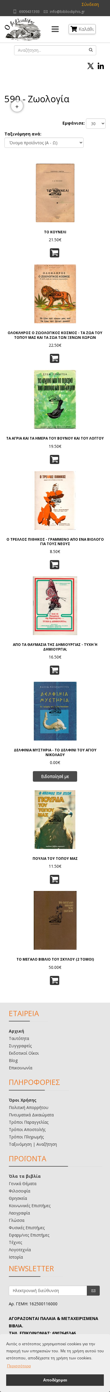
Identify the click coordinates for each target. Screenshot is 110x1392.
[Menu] (55, 29)
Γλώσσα (16, 1220)
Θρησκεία (18, 1198)
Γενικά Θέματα (22, 1183)
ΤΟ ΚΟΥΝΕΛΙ (55, 232)
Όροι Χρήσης (22, 1100)
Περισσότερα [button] (19, 1365)
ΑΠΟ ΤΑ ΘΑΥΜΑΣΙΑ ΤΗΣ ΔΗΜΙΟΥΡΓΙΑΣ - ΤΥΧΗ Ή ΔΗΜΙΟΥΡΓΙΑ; (55, 646)
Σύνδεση (90, 4)
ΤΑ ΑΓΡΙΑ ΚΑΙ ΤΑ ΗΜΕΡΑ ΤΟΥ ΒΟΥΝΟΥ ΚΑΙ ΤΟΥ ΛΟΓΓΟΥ (55, 438)
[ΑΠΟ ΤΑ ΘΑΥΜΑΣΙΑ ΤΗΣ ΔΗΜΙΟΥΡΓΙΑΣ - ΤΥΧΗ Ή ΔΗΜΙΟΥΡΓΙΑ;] (55, 605)
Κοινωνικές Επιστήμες (29, 1205)
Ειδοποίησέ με (55, 776)
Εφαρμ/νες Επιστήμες (29, 1235)
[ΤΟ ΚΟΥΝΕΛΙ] (55, 192)
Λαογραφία (19, 1213)
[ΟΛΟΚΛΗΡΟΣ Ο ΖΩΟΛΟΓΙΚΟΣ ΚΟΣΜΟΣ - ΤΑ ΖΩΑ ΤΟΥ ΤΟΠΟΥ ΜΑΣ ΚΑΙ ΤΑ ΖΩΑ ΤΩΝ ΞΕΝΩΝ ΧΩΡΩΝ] (55, 293)
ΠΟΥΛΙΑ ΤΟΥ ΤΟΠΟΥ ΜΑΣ (55, 858)
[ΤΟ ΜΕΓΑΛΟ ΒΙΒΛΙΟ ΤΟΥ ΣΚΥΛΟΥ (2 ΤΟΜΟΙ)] (55, 920)
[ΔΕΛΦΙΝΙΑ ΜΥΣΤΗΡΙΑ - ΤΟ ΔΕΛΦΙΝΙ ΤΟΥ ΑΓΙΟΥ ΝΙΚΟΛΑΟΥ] (55, 710)
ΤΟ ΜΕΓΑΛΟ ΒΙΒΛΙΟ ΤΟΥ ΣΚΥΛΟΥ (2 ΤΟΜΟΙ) (55, 959)
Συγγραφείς (20, 1045)
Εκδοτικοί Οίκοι (24, 1053)
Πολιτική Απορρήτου (28, 1107)
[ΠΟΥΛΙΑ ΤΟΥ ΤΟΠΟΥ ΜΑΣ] (55, 819)
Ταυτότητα (19, 1038)
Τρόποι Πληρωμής (26, 1137)
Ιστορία (16, 1257)
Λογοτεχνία (20, 1249)
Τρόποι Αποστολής (27, 1129)
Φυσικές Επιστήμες (27, 1227)
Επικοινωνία (20, 1068)
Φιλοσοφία (19, 1191)
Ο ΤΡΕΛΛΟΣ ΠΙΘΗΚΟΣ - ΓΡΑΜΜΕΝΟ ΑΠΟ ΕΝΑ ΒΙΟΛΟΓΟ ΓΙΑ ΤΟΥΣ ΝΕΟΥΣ (55, 541)
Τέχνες (15, 1242)
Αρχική (16, 1031)
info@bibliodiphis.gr (67, 11)
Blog (13, 1060)
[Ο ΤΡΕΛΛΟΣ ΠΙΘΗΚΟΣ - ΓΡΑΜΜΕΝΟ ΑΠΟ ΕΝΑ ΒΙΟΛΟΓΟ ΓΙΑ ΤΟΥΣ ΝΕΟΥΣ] (55, 499)
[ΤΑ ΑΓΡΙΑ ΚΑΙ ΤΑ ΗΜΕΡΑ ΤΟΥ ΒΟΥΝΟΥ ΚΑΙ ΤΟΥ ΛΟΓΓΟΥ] (55, 399)
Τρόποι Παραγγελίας (28, 1122)
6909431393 (29, 11)
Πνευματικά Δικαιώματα (31, 1115)
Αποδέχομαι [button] (55, 1380)
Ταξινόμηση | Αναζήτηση (33, 1144)
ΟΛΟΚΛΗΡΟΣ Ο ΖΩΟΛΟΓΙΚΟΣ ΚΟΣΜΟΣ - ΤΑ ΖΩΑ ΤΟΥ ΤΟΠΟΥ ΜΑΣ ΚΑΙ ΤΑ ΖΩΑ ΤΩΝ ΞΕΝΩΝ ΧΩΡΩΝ (55, 335)
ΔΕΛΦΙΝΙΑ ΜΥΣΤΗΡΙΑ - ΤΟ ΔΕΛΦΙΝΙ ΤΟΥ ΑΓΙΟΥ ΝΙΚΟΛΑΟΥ (55, 752)
